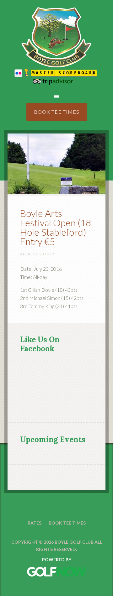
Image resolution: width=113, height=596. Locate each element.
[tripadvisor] (56, 83)
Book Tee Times (56, 112)
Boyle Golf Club (56, 37)
